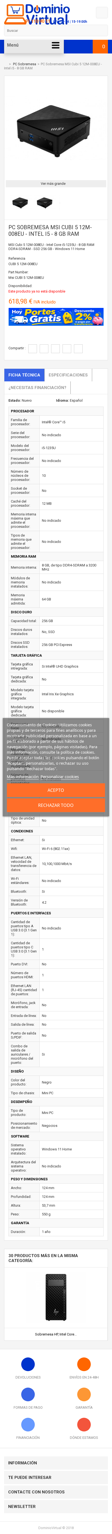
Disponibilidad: (20, 286)
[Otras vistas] (7, 203)
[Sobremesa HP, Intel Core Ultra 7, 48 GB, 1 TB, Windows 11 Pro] (56, 1270)
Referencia (16, 258)
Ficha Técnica (24, 375)
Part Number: (18, 272)
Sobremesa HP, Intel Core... (56, 1334)
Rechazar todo (56, 805)
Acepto (56, 790)
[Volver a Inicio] (5, 64)
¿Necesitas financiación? (37, 387)
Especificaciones (68, 375)
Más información (23, 776)
